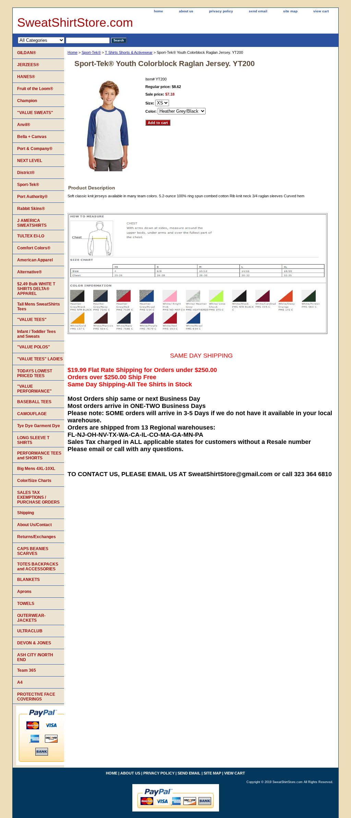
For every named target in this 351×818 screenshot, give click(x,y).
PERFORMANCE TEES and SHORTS (39, 455)
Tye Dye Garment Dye (38, 425)
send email (258, 11)
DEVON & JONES (34, 643)
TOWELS (25, 603)
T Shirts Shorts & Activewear (129, 52)
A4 (20, 682)
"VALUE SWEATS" (35, 112)
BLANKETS (28, 579)
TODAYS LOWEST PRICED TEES (34, 373)
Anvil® (23, 124)
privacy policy (221, 11)
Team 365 (26, 670)
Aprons (24, 591)
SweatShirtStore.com (75, 22)
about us (186, 11)
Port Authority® (32, 196)
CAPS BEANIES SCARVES (32, 551)
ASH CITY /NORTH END (35, 657)
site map (290, 11)
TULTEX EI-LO (30, 236)
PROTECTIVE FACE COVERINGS (36, 697)
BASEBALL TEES (34, 401)
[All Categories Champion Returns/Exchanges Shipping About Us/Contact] (64, 40)
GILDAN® (26, 52)
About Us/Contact (34, 524)
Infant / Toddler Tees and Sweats (36, 334)
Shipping (25, 512)
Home (72, 52)
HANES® (26, 76)
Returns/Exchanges (36, 536)
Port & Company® (34, 148)
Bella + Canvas (32, 136)
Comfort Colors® (33, 248)
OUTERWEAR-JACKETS (31, 618)
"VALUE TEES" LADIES (40, 359)
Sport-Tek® (91, 52)
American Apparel (35, 260)
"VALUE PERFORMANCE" (34, 389)
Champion (27, 100)
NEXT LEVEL (29, 160)
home (158, 11)
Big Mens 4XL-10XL (36, 468)
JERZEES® (28, 64)
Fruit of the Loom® (35, 88)
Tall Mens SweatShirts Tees (38, 306)
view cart (321, 11)
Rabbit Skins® (31, 208)
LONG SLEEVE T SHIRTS (33, 440)
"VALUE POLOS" (33, 347)
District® (26, 172)
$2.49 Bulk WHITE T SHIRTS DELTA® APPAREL (36, 289)
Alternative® (29, 272)
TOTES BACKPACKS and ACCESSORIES (37, 566)
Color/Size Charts (34, 480)
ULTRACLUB (30, 631)
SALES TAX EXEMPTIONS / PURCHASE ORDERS (38, 497)
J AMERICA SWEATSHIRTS (32, 223)
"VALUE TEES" (32, 319)
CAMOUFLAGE (32, 413)
